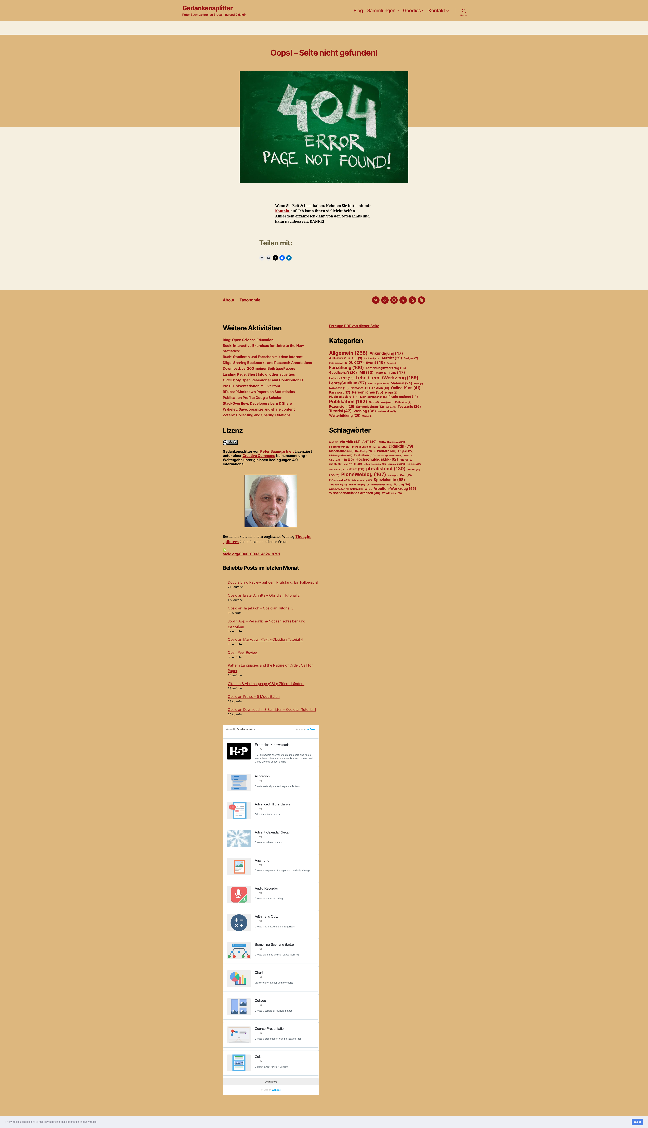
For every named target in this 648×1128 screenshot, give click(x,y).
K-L (358, 464)
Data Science (338, 363)
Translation (357, 484)
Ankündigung (386, 353)
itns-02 (335, 464)
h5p (348, 459)
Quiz (374, 402)
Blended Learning (364, 446)
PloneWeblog (363, 474)
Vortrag (402, 484)
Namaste (339, 388)
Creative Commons (258, 455)
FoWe (408, 455)
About (228, 300)
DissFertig (363, 451)
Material (401, 383)
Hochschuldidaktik (377, 459)
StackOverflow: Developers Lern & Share (257, 403)
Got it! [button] (637, 1122)
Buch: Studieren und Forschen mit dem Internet (263, 357)
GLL (334, 459)
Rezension (341, 406)
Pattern (355, 469)
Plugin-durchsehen (372, 396)
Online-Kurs (406, 387)
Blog (358, 10)
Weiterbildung (344, 415)
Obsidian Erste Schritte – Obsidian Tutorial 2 (264, 595)
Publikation (348, 401)
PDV (334, 475)
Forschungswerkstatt (389, 455)
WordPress (392, 493)
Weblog (364, 411)
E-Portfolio (385, 451)
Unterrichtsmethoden (379, 484)
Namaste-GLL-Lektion (369, 388)
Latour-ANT (341, 378)
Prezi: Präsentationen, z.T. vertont (251, 386)
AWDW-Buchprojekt (392, 442)
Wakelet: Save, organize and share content (259, 409)
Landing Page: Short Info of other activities (259, 374)
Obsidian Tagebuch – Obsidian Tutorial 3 (260, 608)
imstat (381, 372)
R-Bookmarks (339, 480)
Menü (418, 383)
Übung (367, 416)
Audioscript (372, 358)
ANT (369, 442)
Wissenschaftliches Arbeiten (354, 493)
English (406, 451)
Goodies (412, 10)
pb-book (414, 469)
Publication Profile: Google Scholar (252, 398)
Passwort (339, 392)
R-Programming (362, 480)
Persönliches (367, 392)
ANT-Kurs (339, 358)
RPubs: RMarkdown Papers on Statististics (259, 392)
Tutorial (340, 411)
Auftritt (391, 358)
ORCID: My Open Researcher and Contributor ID (263, 380)
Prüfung (393, 475)
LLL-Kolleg (414, 464)
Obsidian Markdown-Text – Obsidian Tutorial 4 (265, 639)
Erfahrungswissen (340, 455)
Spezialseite (389, 479)
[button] (98, 1122)
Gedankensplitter (207, 8)
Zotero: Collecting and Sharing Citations (257, 415)
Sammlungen (381, 10)
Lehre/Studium (347, 383)
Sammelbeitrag (370, 406)
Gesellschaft (343, 373)
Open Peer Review (243, 652)
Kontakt (436, 10)
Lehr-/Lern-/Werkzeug (387, 378)
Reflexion (403, 402)
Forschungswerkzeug (386, 368)
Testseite (409, 406)
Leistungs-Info (378, 383)
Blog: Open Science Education (248, 340)
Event (375, 362)
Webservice (387, 411)
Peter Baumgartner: (277, 451)
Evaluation (365, 455)
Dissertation (341, 451)
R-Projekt (387, 402)
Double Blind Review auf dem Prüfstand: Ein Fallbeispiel (273, 582)
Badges (411, 358)
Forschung (346, 367)
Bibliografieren (339, 446)
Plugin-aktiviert (343, 396)
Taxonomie (249, 300)
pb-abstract (386, 468)
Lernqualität (397, 464)
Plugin (391, 392)
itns (397, 372)
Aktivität (350, 442)
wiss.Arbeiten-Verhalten (346, 489)
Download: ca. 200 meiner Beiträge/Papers (259, 368)
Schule (391, 407)
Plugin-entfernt (403, 396)
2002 (333, 442)
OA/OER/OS (337, 469)
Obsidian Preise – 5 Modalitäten (254, 696)
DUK (356, 362)
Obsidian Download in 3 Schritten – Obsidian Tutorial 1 (272, 709)
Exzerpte (391, 363)
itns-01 (406, 459)
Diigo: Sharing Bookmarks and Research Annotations (267, 363)
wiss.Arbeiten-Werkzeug (390, 488)
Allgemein (348, 353)
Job (348, 464)
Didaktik (401, 446)
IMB (366, 372)
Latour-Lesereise (375, 464)
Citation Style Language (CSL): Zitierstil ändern (266, 684)
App (357, 358)
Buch (382, 447)
